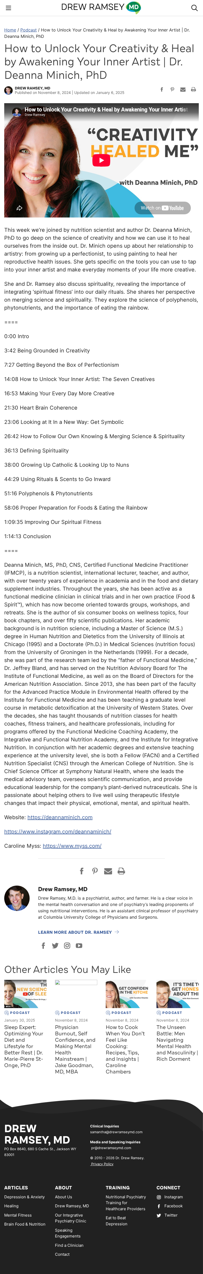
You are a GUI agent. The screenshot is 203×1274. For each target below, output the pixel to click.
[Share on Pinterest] (172, 90)
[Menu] (8, 8)
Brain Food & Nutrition (24, 1224)
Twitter (171, 1215)
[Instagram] (67, 945)
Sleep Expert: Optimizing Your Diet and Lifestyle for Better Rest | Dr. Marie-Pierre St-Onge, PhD (23, 1046)
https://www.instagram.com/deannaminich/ (57, 831)
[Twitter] (55, 945)
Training (118, 1188)
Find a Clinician (69, 1245)
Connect (168, 1188)
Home (10, 30)
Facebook (173, 1205)
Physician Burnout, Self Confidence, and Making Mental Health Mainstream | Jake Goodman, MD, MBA (75, 1049)
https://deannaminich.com (60, 817)
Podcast (28, 30)
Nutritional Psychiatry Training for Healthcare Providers (126, 1202)
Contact (62, 1254)
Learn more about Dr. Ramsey (75, 932)
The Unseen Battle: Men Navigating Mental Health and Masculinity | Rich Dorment (177, 1043)
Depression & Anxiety (24, 1196)
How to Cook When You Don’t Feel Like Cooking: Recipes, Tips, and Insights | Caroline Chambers (125, 1049)
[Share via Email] (183, 90)
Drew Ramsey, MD (72, 1205)
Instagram (173, 1196)
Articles (16, 1188)
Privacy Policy (101, 1164)
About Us (63, 1196)
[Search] (194, 8)
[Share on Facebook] (161, 90)
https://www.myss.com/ (72, 846)
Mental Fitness (18, 1215)
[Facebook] (43, 945)
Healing (11, 1205)
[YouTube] (79, 945)
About (63, 1188)
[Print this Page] (193, 90)
